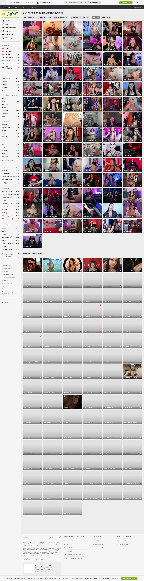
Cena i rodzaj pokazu (58, 17)
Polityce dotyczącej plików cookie (97, 578)
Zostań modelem (7, 283)
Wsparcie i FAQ (6, 265)
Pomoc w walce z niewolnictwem (73, 558)
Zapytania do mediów (8, 274)
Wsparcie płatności (7, 268)
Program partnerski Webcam (99, 548)
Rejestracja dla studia (8, 286)
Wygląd (29, 17)
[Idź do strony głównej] (15, 2)
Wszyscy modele (7, 289)
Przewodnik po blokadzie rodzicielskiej (75, 554)
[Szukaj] (86, 2)
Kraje (41, 17)
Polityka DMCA (68, 548)
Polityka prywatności (8, 277)
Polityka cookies (68, 551)
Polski (53, 537)
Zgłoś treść (5, 271)
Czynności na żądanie (79, 17)
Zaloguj (138, 2)
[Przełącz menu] (3, 2)
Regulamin (5, 280)
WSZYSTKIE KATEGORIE (9, 255)
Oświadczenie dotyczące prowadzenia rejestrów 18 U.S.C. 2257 (9, 293)
